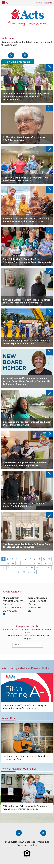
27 (32, 568)
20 (44, 563)
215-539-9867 (35, 607)
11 (49, 559)
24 (15, 568)
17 (28, 563)
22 (4, 568)
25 (20, 568)
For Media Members (18, 61)
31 (19, 572)
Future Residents (44, 3)
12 (3, 563)
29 (43, 568)
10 (44, 559)
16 (23, 563)
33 (29, 572)
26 (26, 568)
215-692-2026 (10, 610)
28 (37, 568)
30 (49, 568)
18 (34, 563)
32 (24, 572)
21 (50, 563)
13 (8, 563)
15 (18, 563)
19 (39, 563)
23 (9, 568)
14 (13, 563)
